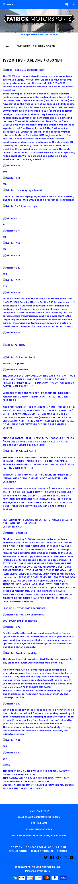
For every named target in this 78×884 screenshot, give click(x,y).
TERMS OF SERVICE (42, 851)
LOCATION (15, 847)
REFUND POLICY (18, 851)
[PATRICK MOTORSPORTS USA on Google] (58, 858)
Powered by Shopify (37, 871)
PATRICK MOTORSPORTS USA (42, 867)
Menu (10, 4)
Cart (72, 4)
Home (6, 46)
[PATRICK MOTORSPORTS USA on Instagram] (65, 858)
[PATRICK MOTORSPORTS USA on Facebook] (52, 858)
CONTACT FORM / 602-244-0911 (46, 847)
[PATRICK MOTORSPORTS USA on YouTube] (71, 858)
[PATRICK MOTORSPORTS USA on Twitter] (46, 858)
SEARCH (62, 851)
